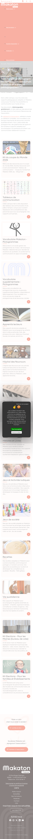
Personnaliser (16, 432)
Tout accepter (16, 429)
